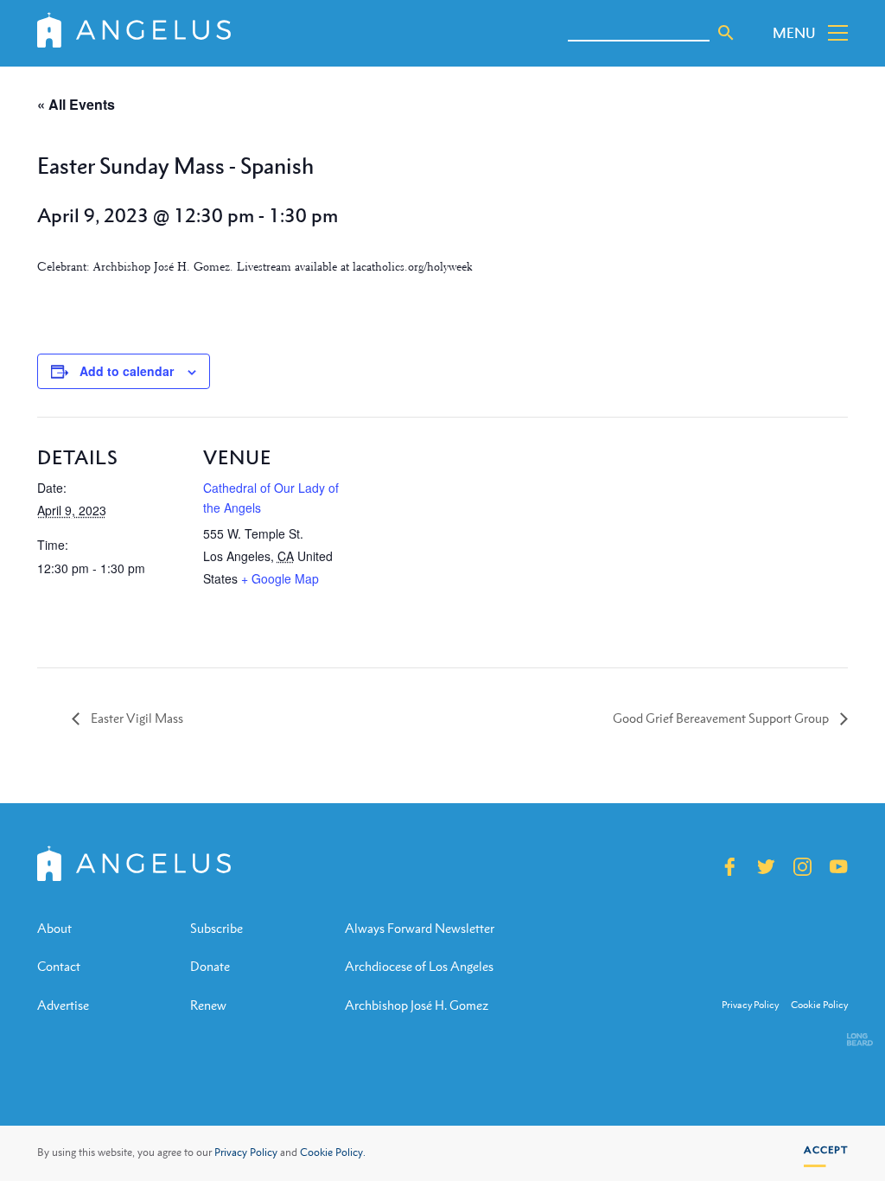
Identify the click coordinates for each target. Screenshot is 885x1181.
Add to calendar (127, 371)
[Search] (726, 32)
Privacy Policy (245, 1152)
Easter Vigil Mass (135, 718)
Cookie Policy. (333, 1152)
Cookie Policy (819, 1005)
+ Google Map (280, 578)
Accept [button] (826, 1150)
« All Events (76, 104)
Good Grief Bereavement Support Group (722, 718)
